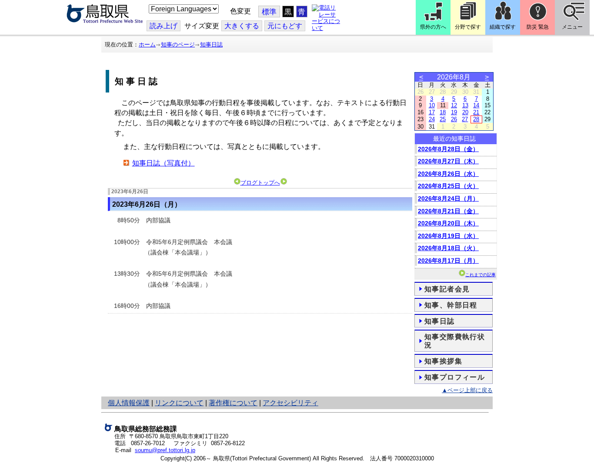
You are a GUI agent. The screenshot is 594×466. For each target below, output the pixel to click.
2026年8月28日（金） (448, 148)
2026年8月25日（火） (448, 185)
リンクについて (179, 403)
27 (465, 119)
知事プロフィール (454, 377)
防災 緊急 (538, 27)
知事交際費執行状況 (454, 341)
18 (443, 112)
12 (454, 105)
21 (476, 112)
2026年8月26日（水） (448, 173)
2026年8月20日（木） (448, 223)
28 (476, 119)
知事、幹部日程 (450, 305)
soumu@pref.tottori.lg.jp (165, 450)
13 (465, 105)
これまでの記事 (480, 274)
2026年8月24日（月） (448, 198)
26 (454, 119)
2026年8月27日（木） (448, 161)
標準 (269, 12)
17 (432, 112)
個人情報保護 (129, 403)
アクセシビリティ (290, 403)
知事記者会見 (447, 289)
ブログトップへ (260, 182)
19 (454, 112)
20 (465, 112)
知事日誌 (211, 44)
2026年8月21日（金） (448, 211)
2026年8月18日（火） (448, 248)
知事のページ (178, 44)
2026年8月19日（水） (448, 235)
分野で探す (468, 27)
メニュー (572, 27)
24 (432, 119)
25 (443, 119)
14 (476, 105)
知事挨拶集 (443, 361)
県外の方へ (433, 27)
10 (432, 105)
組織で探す (503, 27)
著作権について (233, 403)
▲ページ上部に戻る (467, 390)
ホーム (147, 44)
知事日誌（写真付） (163, 163)
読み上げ (163, 26)
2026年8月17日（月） (448, 260)
